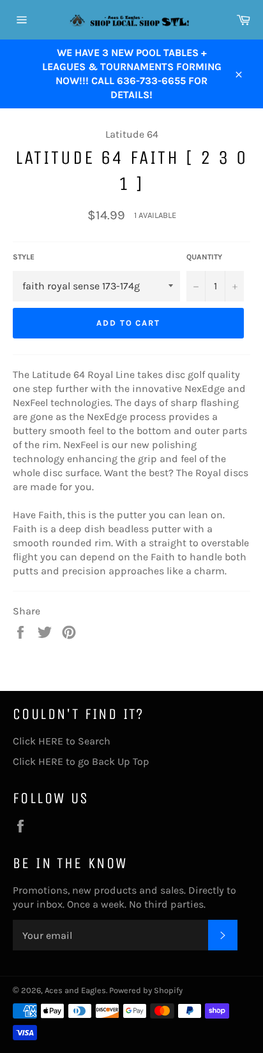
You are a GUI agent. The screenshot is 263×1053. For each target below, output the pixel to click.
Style (23, 256)
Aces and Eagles (75, 990)
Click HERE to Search (61, 741)
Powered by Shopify (146, 990)
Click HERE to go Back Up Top (81, 761)
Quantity (204, 256)
